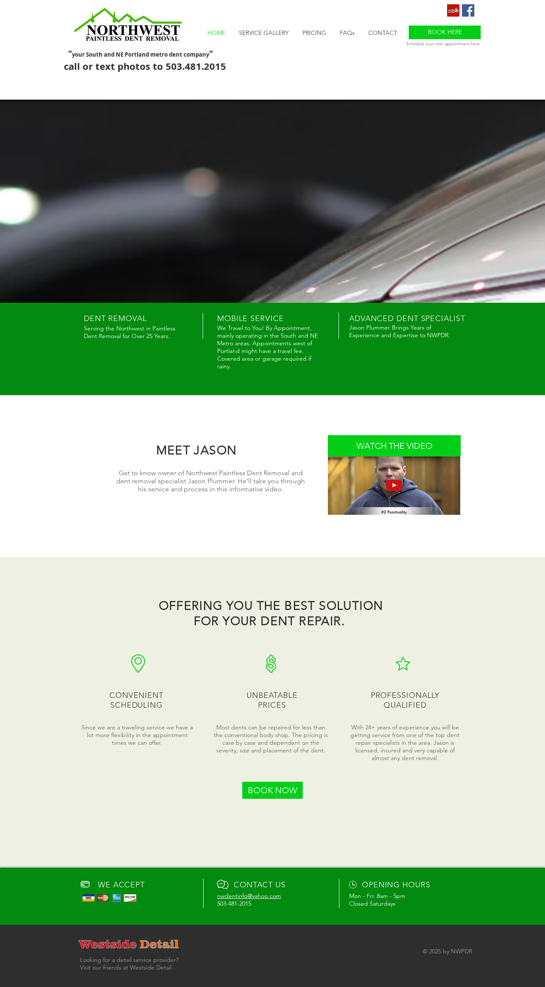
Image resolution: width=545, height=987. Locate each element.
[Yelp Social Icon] (453, 10)
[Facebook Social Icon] (468, 10)
